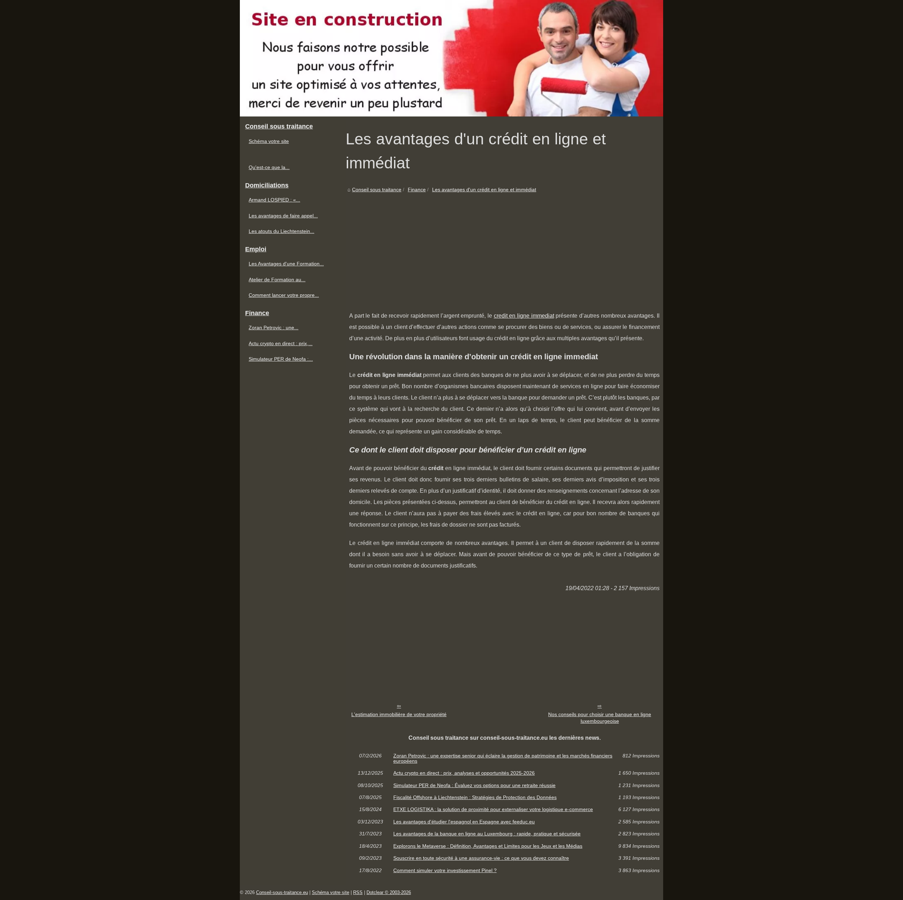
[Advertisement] (504, 246)
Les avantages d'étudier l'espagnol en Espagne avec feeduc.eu (464, 821)
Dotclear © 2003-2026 (388, 892)
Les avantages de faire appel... (283, 215)
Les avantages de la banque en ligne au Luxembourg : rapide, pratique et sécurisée (487, 833)
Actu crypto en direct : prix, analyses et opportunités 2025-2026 (464, 772)
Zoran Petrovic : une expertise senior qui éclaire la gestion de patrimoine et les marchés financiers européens (502, 758)
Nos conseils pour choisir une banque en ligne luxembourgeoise (599, 718)
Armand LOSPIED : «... (274, 200)
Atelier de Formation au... (277, 279)
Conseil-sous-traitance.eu (282, 892)
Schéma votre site (269, 141)
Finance (417, 189)
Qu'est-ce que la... (269, 167)
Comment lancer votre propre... (284, 295)
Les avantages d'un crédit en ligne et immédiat (484, 189)
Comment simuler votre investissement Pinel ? (445, 870)
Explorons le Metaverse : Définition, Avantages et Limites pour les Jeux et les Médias (487, 846)
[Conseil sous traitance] (451, 58)
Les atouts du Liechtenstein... (281, 231)
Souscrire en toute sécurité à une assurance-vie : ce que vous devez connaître (481, 858)
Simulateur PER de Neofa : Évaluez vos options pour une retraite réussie (474, 785)
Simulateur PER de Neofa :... (281, 359)
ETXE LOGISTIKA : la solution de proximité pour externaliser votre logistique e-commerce (493, 809)
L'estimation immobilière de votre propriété (399, 714)
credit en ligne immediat (524, 316)
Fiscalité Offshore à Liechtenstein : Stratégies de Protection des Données (475, 797)
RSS (358, 892)
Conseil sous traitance (376, 189)
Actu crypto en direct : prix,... (281, 343)
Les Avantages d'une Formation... (286, 263)
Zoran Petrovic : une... (273, 327)
